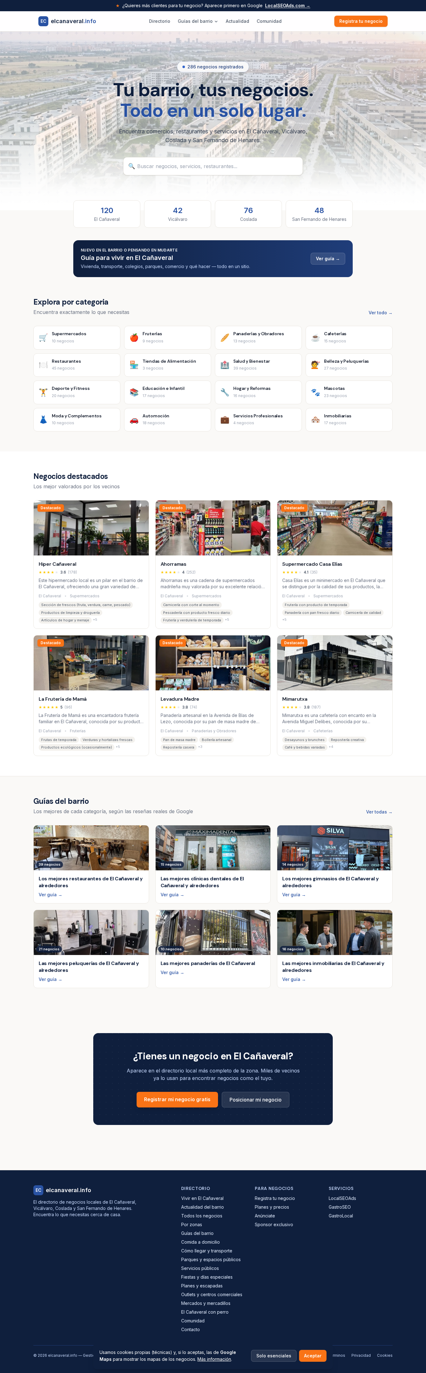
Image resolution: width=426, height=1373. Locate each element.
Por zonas (191, 1224)
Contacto (190, 1329)
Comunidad (269, 21)
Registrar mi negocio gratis (177, 1099)
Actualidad (237, 21)
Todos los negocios (201, 1215)
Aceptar (313, 1355)
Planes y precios (272, 1207)
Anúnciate (265, 1215)
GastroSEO (340, 1207)
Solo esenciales (273, 1355)
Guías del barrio (195, 21)
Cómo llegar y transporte (206, 1250)
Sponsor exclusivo (274, 1224)
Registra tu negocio (361, 21)
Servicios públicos (200, 1268)
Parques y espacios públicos (211, 1259)
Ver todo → (381, 312)
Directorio (159, 21)
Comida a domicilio (200, 1242)
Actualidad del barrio (202, 1207)
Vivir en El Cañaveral (202, 1198)
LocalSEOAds (342, 1198)
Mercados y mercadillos (205, 1303)
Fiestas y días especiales (207, 1277)
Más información (214, 1359)
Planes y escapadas (202, 1285)
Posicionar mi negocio (256, 1100)
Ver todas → (379, 811)
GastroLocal (341, 1215)
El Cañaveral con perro (205, 1312)
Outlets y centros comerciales (211, 1294)
